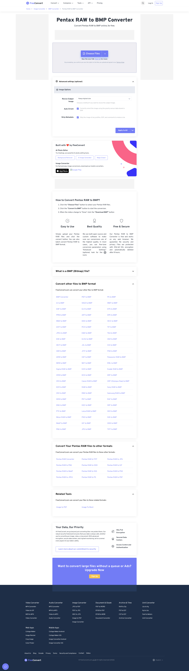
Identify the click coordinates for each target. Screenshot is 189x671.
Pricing (99, 3)
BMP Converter (53, 9)
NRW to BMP (61, 363)
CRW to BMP (61, 375)
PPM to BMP (61, 315)
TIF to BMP (111, 327)
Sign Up (159, 3)
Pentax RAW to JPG (115, 459)
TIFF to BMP (112, 429)
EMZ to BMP (87, 333)
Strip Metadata (67, 117)
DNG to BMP (61, 405)
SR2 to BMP (112, 411)
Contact (81, 653)
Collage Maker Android (56, 632)
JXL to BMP (86, 345)
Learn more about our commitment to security (77, 549)
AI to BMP (60, 303)
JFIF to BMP (86, 351)
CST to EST (122, 614)
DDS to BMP (86, 321)
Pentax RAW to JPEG (64, 477)
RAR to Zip (122, 607)
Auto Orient (69, 109)
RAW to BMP (87, 387)
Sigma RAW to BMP (64, 369)
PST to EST (122, 610)
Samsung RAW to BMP (116, 393)
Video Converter (31, 618)
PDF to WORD (100, 607)
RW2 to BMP (87, 393)
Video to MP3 (53, 614)
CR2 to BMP (61, 393)
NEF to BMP (86, 363)
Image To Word (87, 507)
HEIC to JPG (76, 614)
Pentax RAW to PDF (115, 477)
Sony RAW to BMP (114, 387)
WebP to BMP (61, 423)
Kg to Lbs (145, 610)
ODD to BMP (112, 423)
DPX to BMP (112, 315)
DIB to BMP (60, 339)
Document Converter (103, 618)
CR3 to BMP (61, 381)
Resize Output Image (68, 100)
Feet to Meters (147, 614)
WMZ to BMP (61, 321)
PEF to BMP (86, 399)
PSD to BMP (86, 417)
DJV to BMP (86, 309)
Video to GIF (30, 610)
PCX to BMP (86, 327)
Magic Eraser (101, 158)
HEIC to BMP (112, 321)
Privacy (48, 653)
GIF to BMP (86, 423)
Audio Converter (54, 618)
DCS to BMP (86, 375)
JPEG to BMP (61, 333)
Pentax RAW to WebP (64, 471)
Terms (55, 653)
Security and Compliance (67, 653)
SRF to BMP (112, 405)
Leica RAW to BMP (89, 411)
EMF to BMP (61, 309)
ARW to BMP (61, 357)
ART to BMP (86, 315)
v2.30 (94, 660)
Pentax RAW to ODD (90, 465)
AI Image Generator (84, 158)
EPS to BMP (112, 309)
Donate (41, 653)
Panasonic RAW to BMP (116, 357)
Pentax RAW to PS (89, 477)
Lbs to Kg (145, 607)
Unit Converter (147, 618)
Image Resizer (30, 635)
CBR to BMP (61, 351)
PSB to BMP (112, 351)
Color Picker (30, 643)
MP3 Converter (54, 607)
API (89, 3)
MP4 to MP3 (53, 610)
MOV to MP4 (30, 614)
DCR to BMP (61, 387)
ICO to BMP (111, 345)
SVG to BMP (112, 417)
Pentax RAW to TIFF (89, 459)
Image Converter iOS (56, 643)
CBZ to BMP (112, 339)
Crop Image (29, 639)
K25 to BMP (86, 369)
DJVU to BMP (87, 339)
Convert (54, 3)
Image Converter (39, 9)
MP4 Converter (31, 607)
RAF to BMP (112, 399)
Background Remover (65, 158)
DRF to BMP (112, 375)
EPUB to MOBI (100, 614)
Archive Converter (125, 618)
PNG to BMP (61, 429)
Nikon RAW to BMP (63, 417)
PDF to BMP (86, 297)
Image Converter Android (57, 639)
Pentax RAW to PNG (64, 465)
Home (28, 9)
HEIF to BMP (61, 345)
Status (88, 653)
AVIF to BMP (61, 327)
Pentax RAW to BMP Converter (72, 9)
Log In (150, 3)
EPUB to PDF (100, 610)
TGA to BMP (112, 333)
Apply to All (123, 130)
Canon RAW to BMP (89, 381)
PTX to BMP (61, 411)
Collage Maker (30, 632)
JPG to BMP (86, 429)
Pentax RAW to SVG (89, 471)
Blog (34, 653)
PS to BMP (111, 297)
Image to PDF (61, 507)
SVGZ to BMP (87, 303)
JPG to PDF (76, 607)
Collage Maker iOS (55, 635)
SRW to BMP (61, 399)
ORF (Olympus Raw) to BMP (118, 381)
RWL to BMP (112, 363)
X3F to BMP (86, 357)
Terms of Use (120, 62)
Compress (67, 3)
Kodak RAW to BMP (115, 369)
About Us (27, 653)
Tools (79, 3)
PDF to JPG (76, 610)
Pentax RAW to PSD (115, 471)
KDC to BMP (86, 405)
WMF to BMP (112, 303)
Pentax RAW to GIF (114, 465)
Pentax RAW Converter (65, 459)
